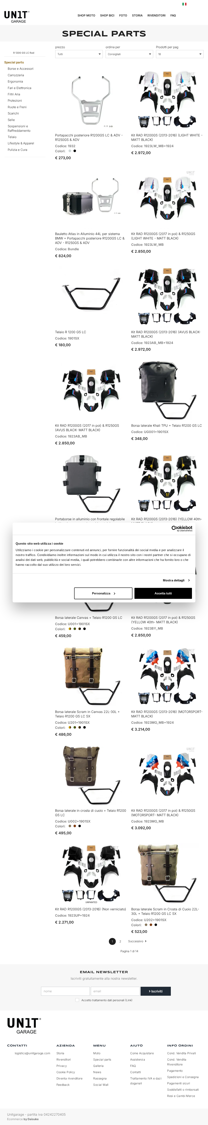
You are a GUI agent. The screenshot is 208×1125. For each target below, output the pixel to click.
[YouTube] (196, 1026)
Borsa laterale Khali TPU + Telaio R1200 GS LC (166, 425)
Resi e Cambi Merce (181, 1096)
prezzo (60, 47)
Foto (123, 15)
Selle (11, 120)
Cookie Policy (65, 1072)
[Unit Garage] (24, 1026)
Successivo (136, 941)
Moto (96, 1053)
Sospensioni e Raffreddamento (19, 128)
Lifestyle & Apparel (21, 143)
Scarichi (13, 113)
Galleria (98, 1065)
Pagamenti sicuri (178, 1083)
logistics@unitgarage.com (32, 1053)
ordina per (113, 47)
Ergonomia (15, 81)
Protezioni (15, 100)
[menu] (202, 15)
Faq (173, 15)
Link (128, 1000)
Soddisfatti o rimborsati (183, 1089)
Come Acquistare (142, 1053)
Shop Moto (86, 15)
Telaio (12, 137)
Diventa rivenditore (69, 1078)
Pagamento (175, 1070)
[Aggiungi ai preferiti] (119, 125)
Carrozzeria (16, 75)
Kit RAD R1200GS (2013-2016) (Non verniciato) (90, 909)
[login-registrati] (193, 4)
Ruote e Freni (17, 107)
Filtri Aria (14, 94)
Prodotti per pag (167, 47)
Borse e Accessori (21, 69)
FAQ (133, 1065)
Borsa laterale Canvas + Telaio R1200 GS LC (88, 618)
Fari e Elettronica (19, 88)
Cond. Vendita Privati (181, 1053)
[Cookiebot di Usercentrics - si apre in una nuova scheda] (174, 529)
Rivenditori (156, 15)
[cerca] (185, 15)
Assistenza (137, 1059)
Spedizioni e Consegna (183, 1077)
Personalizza (101, 593)
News (97, 1072)
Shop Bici (107, 15)
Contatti (135, 1072)
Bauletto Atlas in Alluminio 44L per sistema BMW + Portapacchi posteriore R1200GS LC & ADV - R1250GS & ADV (90, 238)
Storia (137, 15)
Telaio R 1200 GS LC (70, 332)
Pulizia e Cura (17, 150)
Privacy (61, 1065)
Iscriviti (156, 991)
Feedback (63, 1084)
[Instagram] (187, 1026)
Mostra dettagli (174, 580)
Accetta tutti (163, 593)
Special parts (14, 62)
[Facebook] (178, 1026)
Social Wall (100, 1084)
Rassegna (100, 1078)
